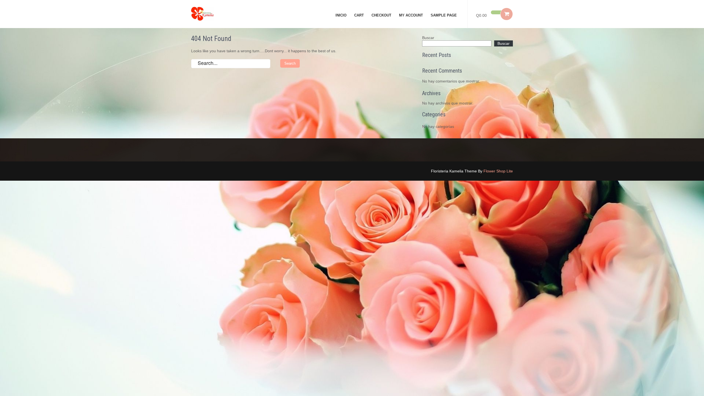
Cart (359, 15)
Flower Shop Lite (498, 171)
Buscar (428, 37)
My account (411, 15)
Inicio (341, 15)
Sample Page (444, 15)
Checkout (381, 15)
